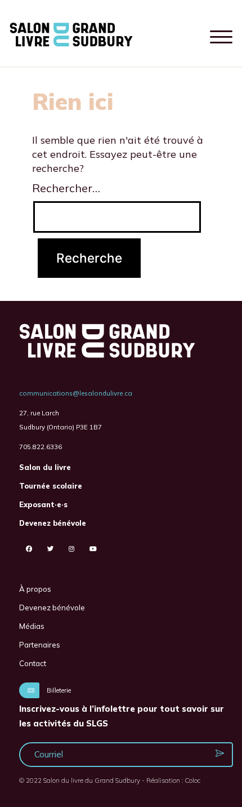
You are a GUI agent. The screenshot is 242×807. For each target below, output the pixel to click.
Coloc (192, 780)
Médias (31, 626)
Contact (32, 663)
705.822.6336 (40, 446)
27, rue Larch (39, 413)
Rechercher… (66, 188)
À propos (35, 588)
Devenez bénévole (52, 522)
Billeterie (58, 690)
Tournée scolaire (50, 485)
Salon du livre (45, 467)
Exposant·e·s (43, 504)
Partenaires (39, 644)
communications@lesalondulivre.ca (75, 393)
